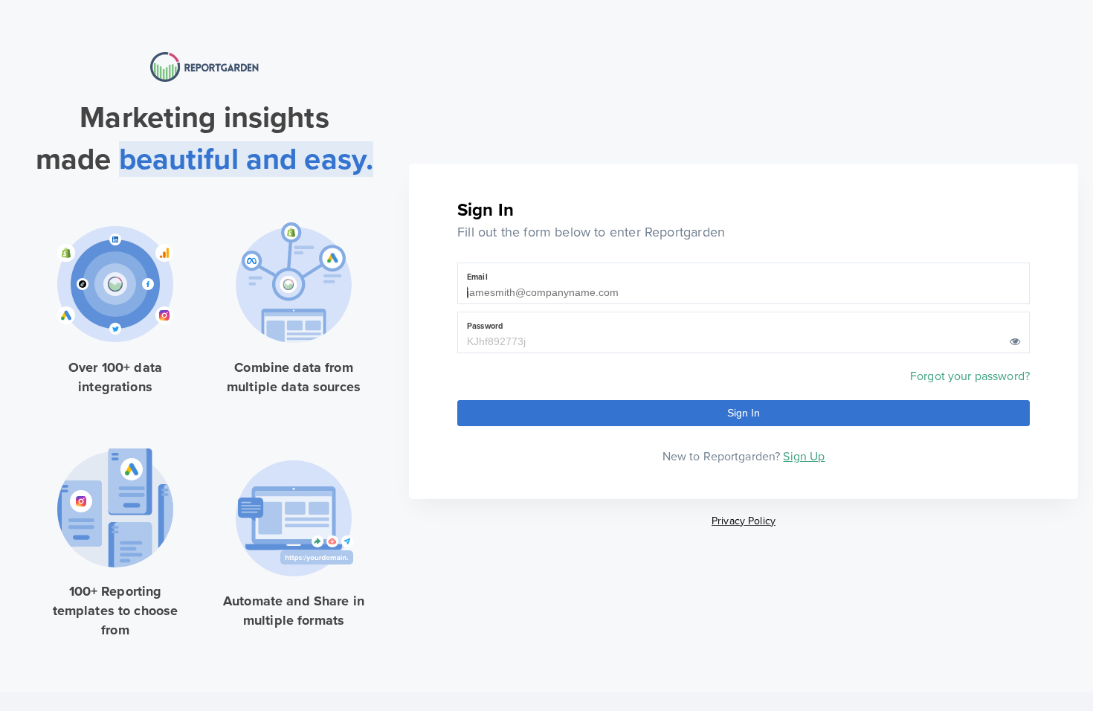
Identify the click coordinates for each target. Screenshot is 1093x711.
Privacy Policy (744, 521)
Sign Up (804, 456)
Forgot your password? (970, 376)
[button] (1015, 341)
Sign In (744, 413)
